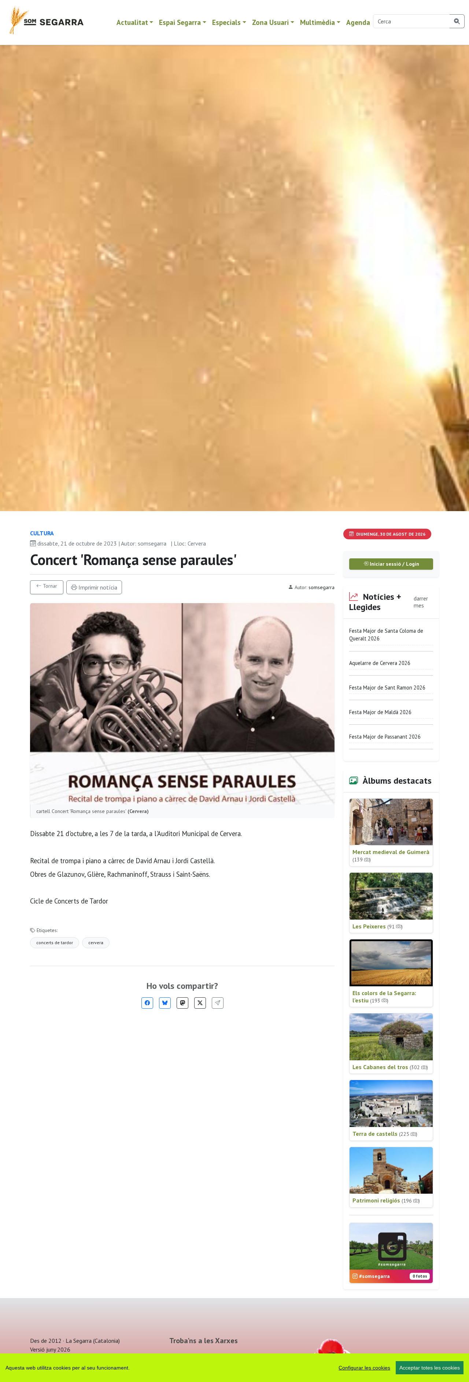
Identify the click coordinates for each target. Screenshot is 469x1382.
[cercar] (457, 21)
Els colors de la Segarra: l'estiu (384, 996)
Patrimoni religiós (386, 1200)
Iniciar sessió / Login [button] (393, 564)
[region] (234, 1367)
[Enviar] (218, 1003)
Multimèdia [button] (317, 22)
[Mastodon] (182, 1003)
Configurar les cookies (364, 1368)
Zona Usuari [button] (270, 22)
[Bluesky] (165, 1003)
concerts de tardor (54, 942)
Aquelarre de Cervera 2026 (379, 662)
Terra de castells (384, 1133)
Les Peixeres (377, 926)
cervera (95, 942)
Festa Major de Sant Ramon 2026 (387, 687)
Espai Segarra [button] (180, 22)
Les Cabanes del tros (390, 1067)
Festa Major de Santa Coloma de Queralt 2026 (386, 634)
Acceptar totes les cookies (429, 1368)
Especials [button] (226, 22)
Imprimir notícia (97, 587)
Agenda (358, 22)
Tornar (49, 586)
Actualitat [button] (132, 22)
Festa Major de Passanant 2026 (385, 736)
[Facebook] (147, 1003)
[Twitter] (200, 1003)
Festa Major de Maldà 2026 (380, 712)
